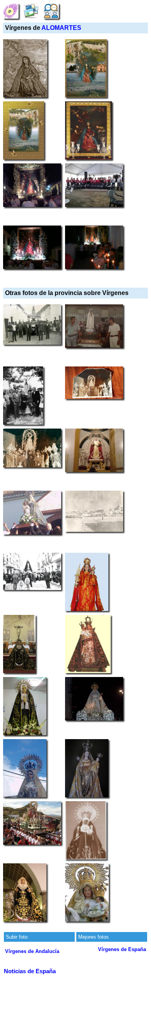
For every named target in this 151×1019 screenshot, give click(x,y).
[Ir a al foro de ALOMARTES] (51, 11)
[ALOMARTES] (11, 11)
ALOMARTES (61, 27)
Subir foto (16, 937)
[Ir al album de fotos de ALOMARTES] (31, 11)
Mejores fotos (93, 937)
